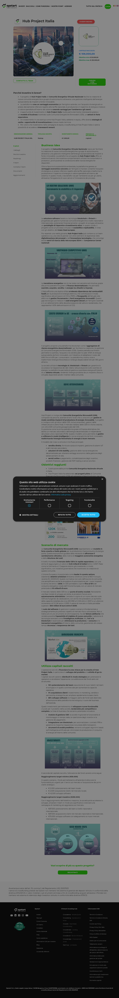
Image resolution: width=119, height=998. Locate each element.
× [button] (102, 479)
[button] (28, 515)
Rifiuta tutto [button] (64, 515)
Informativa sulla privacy (61, 494)
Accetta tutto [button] (88, 515)
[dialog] (59, 499)
